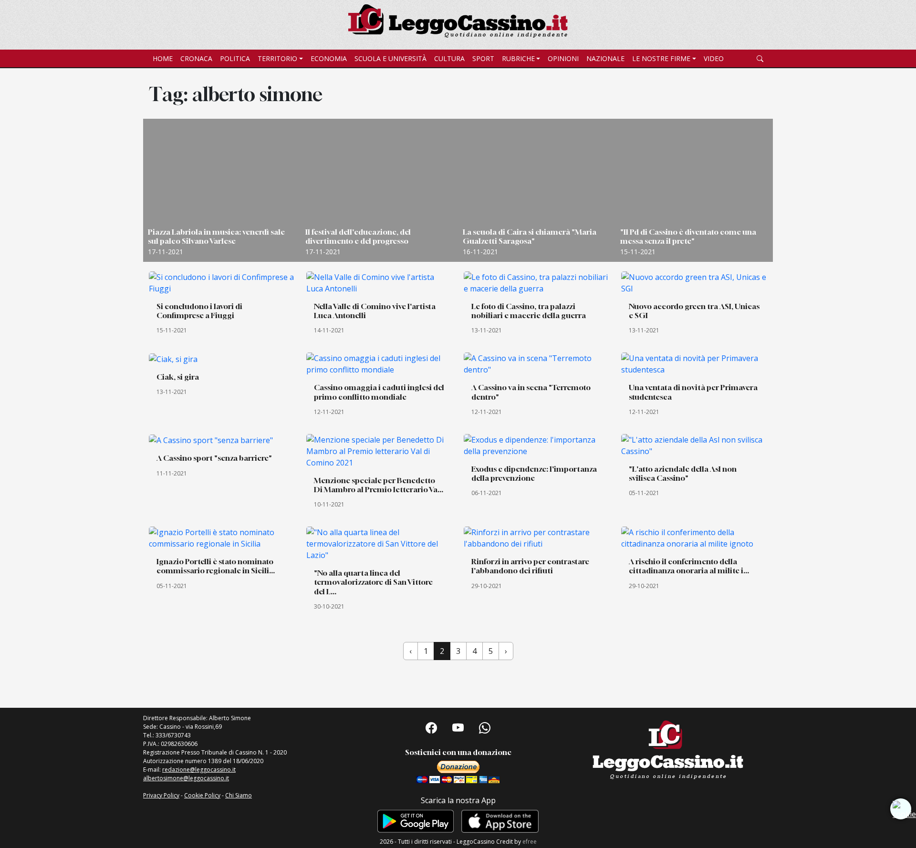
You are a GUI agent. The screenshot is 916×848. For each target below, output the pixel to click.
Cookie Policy (202, 795)
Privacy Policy (161, 795)
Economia (329, 58)
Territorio (277, 58)
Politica (235, 58)
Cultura (449, 58)
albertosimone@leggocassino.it (186, 778)
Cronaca (196, 58)
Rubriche (518, 58)
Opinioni (563, 58)
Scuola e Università (390, 58)
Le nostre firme (661, 58)
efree (529, 842)
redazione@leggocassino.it (199, 769)
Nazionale (605, 58)
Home (163, 58)
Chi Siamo (238, 795)
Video (714, 58)
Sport (483, 58)
